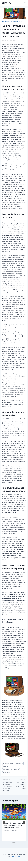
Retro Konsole (6, 772)
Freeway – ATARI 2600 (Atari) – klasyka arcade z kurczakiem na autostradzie (7, 785)
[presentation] (14, 812)
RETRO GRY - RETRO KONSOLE (11, 769)
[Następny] (24, 822)
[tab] (12, 842)
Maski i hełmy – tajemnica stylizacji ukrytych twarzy (21, 784)
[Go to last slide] (4, 822)
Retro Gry (5, 766)
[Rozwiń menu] (24, 3)
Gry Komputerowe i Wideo (9, 21)
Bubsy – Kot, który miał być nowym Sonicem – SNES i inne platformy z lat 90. (13, 825)
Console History (19, 763)
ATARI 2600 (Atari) (8, 763)
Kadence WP (16, 856)
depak (6, 40)
